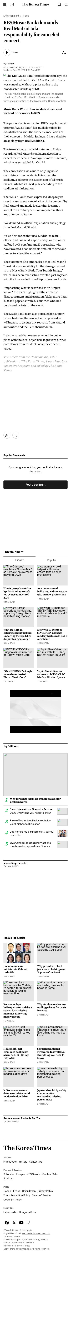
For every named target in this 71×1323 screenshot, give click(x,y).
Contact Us (35, 1161)
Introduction (10, 1161)
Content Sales (50, 1174)
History (23, 1161)
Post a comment (35, 484)
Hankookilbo (10, 1212)
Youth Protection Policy (16, 1195)
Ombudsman (29, 1191)
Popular (51, 560)
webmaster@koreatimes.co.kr (36, 1233)
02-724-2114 (13, 1236)
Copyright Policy (12, 1199)
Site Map (8, 1178)
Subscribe (8, 1174)
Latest (19, 560)
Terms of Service (41, 1195)
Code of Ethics (11, 1191)
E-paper (20, 1174)
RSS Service (33, 1174)
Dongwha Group (28, 1212)
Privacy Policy (45, 1191)
